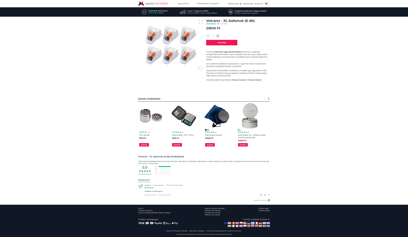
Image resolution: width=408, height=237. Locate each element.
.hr (237, 223)
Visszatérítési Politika (212, 213)
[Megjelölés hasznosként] (261, 195)
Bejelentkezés (233, 4)
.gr (264, 223)
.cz (241, 223)
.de (260, 223)
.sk (252, 226)
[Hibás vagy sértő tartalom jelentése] (269, 195)
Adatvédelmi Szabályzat (196, 231)
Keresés (257, 4)
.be (233, 223)
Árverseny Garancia (145, 211)
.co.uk (268, 226)
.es (260, 226)
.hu (229, 226)
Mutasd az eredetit (164, 195)
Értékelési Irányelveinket (149, 163)
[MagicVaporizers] (153, 3)
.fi (252, 223)
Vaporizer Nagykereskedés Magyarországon (154, 213)
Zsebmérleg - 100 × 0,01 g (183, 135)
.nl (268, 223)
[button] (201, 22)
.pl (245, 226)
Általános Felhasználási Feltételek (177, 231)
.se (264, 226)
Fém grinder (144, 135)
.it (237, 226)
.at (229, 223)
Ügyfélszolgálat (264, 211)
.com (225, 223)
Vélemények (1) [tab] (144, 180)
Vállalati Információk (212, 215)
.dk (245, 223)
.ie (233, 226)
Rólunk (140, 208)
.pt (249, 226)
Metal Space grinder (213, 135)
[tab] (204, 156)
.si (256, 226)
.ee (249, 223)
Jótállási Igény (263, 208)
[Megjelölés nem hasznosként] (265, 195)
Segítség (246, 4)
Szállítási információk (212, 211)
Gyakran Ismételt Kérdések (215, 208)
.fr (256, 223)
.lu (241, 226)
